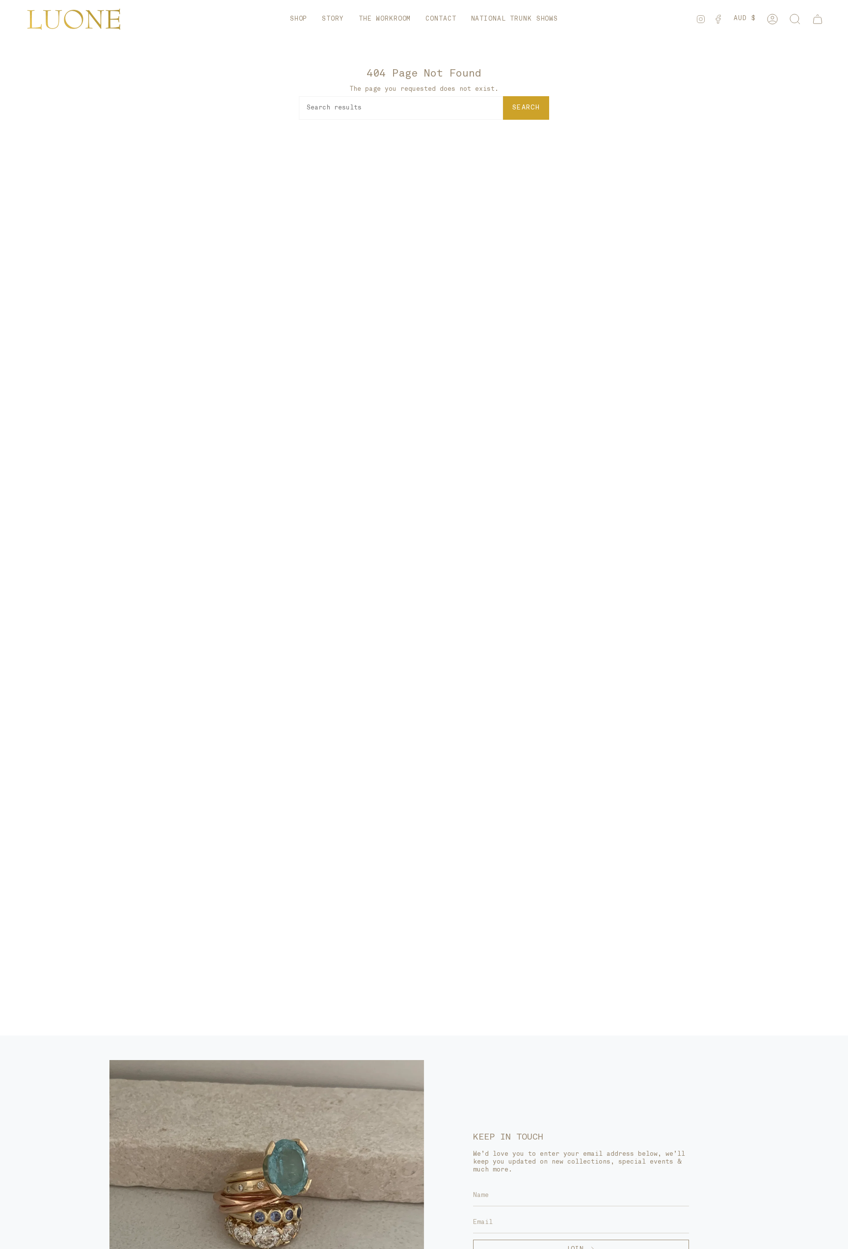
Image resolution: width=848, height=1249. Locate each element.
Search (526, 108)
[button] (299, 19)
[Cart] (817, 19)
